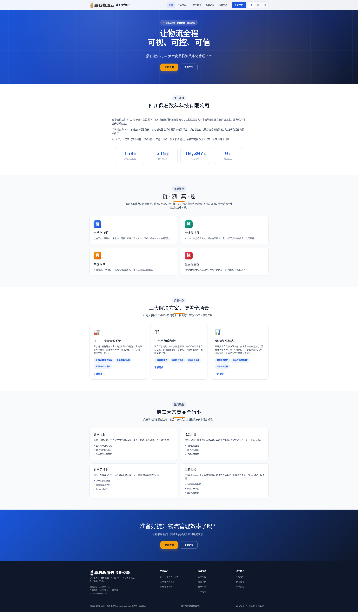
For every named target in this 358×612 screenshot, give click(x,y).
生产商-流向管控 (167, 582)
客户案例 (197, 5)
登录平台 (238, 5)
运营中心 (223, 5)
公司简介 (240, 576)
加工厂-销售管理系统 (169, 576)
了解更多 (188, 545)
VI (265, 5)
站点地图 (202, 591)
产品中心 (183, 5)
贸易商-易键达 (166, 586)
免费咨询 (169, 67)
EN (258, 5)
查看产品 (188, 67)
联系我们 (240, 586)
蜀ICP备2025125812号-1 (190, 606)
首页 (171, 5)
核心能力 (240, 582)
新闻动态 (210, 5)
